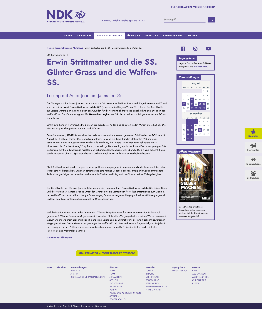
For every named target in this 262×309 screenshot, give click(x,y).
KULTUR (149, 270)
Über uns (134, 35)
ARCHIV (74, 273)
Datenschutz (100, 306)
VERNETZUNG (152, 276)
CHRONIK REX (199, 280)
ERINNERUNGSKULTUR (156, 286)
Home (50, 47)
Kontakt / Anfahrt (111, 20)
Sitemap (76, 306)
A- (139, 20)
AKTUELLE (78, 47)
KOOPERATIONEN (117, 299)
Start (68, 35)
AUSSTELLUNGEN (200, 276)
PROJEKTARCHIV (153, 289)
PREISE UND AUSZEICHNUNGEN (125, 292)
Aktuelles (84, 35)
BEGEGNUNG (152, 280)
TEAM (112, 273)
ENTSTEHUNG (116, 283)
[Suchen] (211, 19)
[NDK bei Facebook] (183, 48)
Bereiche (151, 35)
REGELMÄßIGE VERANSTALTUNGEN (88, 276)
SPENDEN (114, 296)
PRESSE (196, 283)
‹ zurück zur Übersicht (59, 237)
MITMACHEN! (115, 276)
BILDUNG (150, 273)
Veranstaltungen (110, 35)
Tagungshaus (173, 35)
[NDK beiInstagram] (195, 48)
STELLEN (113, 280)
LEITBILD (113, 270)
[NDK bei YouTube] (208, 48)
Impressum (88, 306)
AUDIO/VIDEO (199, 273)
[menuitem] (68, 36)
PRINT (195, 270)
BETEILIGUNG (152, 283)
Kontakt (50, 306)
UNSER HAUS (115, 286)
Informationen (200, 66)
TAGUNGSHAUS (179, 270)
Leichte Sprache (129, 20)
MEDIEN (193, 35)
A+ (145, 20)
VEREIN (113, 289)
